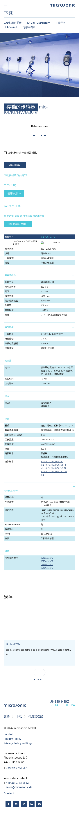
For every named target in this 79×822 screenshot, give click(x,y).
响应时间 (9, 379)
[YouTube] (39, 804)
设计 (7, 253)
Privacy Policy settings (18, 743)
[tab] (39, 275)
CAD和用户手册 (12, 23)
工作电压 (9, 334)
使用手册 (13, 193)
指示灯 (8, 534)
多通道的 (9, 529)
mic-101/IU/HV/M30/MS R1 (53, 465)
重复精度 (9, 310)
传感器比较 (14, 165)
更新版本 (9, 453)
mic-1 (43, 475)
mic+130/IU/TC (48, 237)
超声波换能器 (11, 430)
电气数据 (9, 327)
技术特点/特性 (11, 491)
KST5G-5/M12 (47, 568)
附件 (7, 551)
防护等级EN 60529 (13, 435)
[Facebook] (8, 804)
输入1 (7, 403)
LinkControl (10, 27)
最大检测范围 (11, 301)
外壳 (7, 419)
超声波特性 (10, 275)
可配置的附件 (11, 558)
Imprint (8, 734)
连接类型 (9, 348)
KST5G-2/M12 (47, 565)
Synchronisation (12, 524)
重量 (7, 449)
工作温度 (9, 440)
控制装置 (9, 502)
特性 (7, 263)
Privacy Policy (12, 739)
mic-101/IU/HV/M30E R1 (52, 462)
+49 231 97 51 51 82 (17, 782)
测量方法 (9, 282)
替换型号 (9, 237)
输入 (7, 396)
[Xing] (24, 804)
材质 (7, 426)
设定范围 (9, 510)
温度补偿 (9, 497)
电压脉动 (9, 339)
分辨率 (8, 305)
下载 (19, 716)
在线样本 (60, 23)
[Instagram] (16, 804)
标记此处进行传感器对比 (22, 153)
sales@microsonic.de (19, 787)
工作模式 (9, 258)
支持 (7, 716)
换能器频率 (10, 287)
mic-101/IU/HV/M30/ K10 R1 (54, 472)
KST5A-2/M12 (47, 558)
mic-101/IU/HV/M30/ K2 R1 (53, 468)
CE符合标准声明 (17, 224)
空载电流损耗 (11, 344)
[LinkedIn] (32, 804)
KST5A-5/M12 (47, 561)
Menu (5, 5)
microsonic (15, 706)
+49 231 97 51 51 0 (16, 768)
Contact (9, 793)
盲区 (7, 291)
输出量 (8, 361)
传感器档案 (29, 27)
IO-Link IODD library (38, 23)
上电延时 (9, 384)
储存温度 (9, 444)
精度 (7, 315)
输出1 (7, 367)
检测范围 (9, 249)
